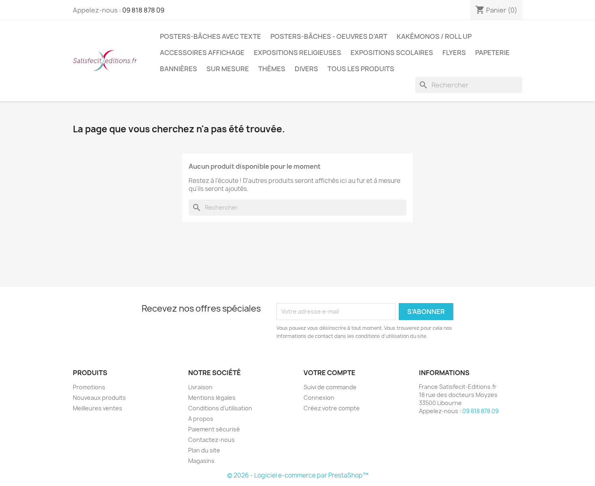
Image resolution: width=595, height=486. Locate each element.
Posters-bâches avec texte (210, 36)
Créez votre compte (332, 408)
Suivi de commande (330, 387)
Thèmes (271, 68)
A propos (200, 418)
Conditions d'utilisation (220, 408)
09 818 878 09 (143, 10)
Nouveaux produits (99, 397)
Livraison (200, 387)
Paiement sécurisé (214, 429)
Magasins (201, 461)
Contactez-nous (211, 440)
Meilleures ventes (97, 408)
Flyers (454, 52)
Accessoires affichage (202, 52)
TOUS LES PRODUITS (360, 68)
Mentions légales (212, 397)
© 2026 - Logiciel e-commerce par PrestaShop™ (297, 475)
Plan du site (204, 450)
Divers (306, 68)
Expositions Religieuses (297, 52)
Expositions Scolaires (392, 52)
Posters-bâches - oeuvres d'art (328, 36)
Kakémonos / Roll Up (434, 36)
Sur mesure (227, 68)
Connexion (319, 397)
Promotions (89, 387)
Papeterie (492, 52)
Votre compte (329, 372)
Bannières (178, 68)
